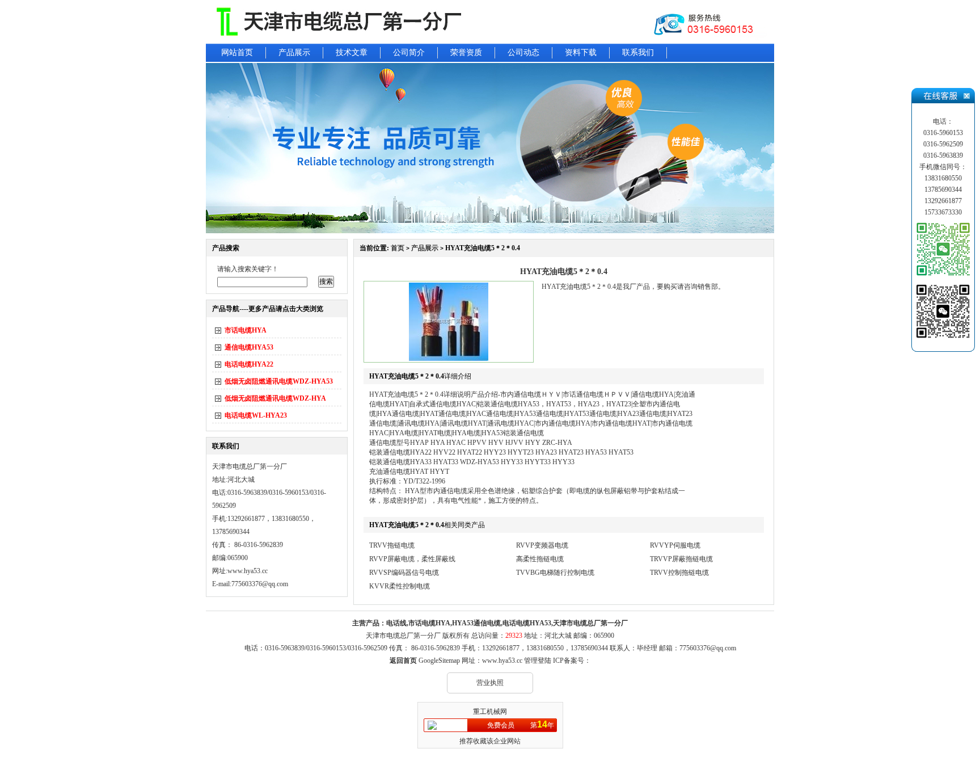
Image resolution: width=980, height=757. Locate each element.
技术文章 (352, 52)
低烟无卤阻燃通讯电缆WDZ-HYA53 (279, 381)
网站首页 (237, 52)
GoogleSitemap (439, 661)
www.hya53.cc (247, 571)
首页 (397, 248)
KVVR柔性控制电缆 (399, 586)
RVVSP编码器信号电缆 (404, 573)
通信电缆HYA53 (249, 347)
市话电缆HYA (246, 330)
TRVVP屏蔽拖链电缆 (681, 559)
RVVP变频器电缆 (542, 545)
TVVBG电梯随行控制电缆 (555, 573)
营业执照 (490, 683)
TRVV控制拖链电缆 (679, 573)
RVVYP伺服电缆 (675, 545)
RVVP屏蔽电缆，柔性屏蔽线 (412, 559)
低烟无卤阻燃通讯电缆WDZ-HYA (275, 398)
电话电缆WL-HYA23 (256, 415)
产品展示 (294, 52)
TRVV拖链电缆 (392, 545)
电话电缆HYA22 (249, 364)
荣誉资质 (466, 52)
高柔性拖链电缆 (540, 559)
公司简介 (409, 52)
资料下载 (581, 52)
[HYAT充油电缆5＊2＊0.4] (448, 359)
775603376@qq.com (707, 648)
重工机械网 (490, 712)
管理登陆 (537, 661)
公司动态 (523, 52)
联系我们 (638, 52)
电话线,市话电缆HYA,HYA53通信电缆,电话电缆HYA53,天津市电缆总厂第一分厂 (507, 623)
